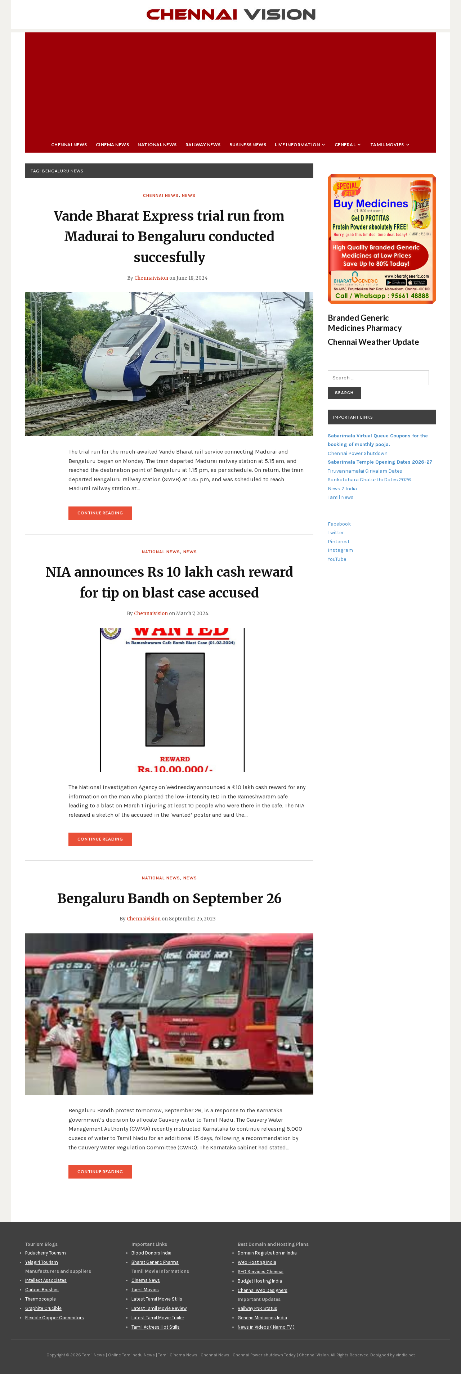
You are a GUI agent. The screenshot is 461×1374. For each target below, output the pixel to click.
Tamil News (341, 497)
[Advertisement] (230, 82)
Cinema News (112, 144)
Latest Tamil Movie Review (159, 1308)
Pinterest (339, 542)
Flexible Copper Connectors (54, 1317)
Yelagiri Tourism (41, 1262)
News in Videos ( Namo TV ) (266, 1327)
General (345, 144)
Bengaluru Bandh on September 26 (169, 899)
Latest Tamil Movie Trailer (157, 1317)
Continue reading (104, 515)
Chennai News (69, 144)
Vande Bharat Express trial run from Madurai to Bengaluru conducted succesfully (169, 237)
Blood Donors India (151, 1253)
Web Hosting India (257, 1262)
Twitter (336, 533)
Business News (248, 144)
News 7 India (342, 489)
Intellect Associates (46, 1280)
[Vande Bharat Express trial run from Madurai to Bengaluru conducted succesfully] (169, 363)
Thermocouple (40, 1299)
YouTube (337, 559)
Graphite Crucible (43, 1308)
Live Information (297, 144)
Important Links (353, 417)
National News (157, 144)
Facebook (339, 524)
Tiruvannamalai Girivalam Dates (365, 471)
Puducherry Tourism (45, 1253)
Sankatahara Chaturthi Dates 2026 (369, 480)
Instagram (340, 550)
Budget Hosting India (260, 1281)
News (189, 195)
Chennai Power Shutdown (358, 453)
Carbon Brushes (42, 1289)
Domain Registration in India (267, 1253)
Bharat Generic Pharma (155, 1262)
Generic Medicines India (262, 1317)
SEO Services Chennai (260, 1271)
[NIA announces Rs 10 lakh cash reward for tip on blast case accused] (169, 699)
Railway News (203, 144)
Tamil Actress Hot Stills (155, 1327)
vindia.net (405, 1354)
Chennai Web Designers (262, 1290)
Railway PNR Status (257, 1308)
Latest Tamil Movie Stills (156, 1299)
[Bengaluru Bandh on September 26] (169, 1013)
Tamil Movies (387, 144)
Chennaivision (151, 278)
